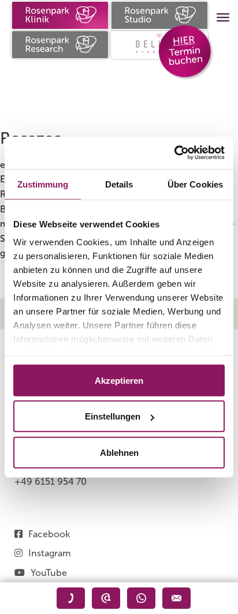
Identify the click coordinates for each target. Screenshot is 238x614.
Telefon (70, 598)
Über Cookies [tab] (195, 184)
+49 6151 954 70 (50, 481)
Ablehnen (119, 452)
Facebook (49, 534)
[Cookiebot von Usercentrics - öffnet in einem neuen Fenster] (174, 152)
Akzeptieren (119, 380)
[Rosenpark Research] (60, 45)
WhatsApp (141, 598)
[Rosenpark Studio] (159, 15)
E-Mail (106, 598)
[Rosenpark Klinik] (60, 15)
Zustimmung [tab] (43, 184)
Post (176, 598)
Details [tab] (119, 184)
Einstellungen (112, 416)
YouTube (49, 572)
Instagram (49, 553)
